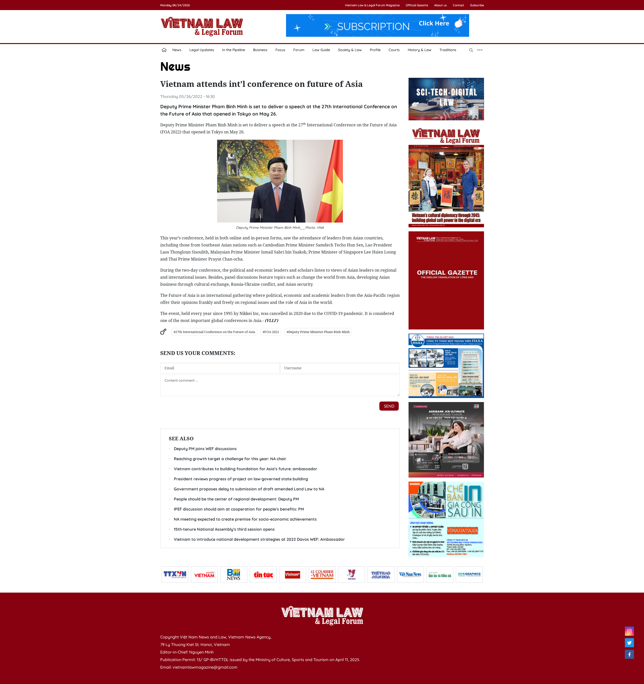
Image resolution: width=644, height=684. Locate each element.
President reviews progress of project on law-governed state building (241, 478)
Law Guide (321, 50)
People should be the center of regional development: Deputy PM (236, 498)
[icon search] (471, 50)
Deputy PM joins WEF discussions (205, 448)
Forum (298, 50)
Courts (394, 50)
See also (181, 438)
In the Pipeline (233, 50)
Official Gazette (417, 5)
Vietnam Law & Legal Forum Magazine (372, 5)
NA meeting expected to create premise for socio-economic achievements (245, 519)
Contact (458, 5)
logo (201, 26)
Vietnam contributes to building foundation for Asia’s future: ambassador (245, 468)
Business (260, 50)
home (164, 50)
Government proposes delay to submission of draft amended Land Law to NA (249, 488)
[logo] (322, 615)
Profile (375, 50)
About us (440, 5)
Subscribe (477, 5)
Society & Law (350, 50)
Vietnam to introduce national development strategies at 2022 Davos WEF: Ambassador (259, 539)
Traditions (447, 50)
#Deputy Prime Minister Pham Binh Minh (318, 332)
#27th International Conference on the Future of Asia (214, 332)
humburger (480, 50)
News (176, 50)
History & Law (419, 50)
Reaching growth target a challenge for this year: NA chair (230, 458)
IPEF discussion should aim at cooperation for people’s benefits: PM (239, 509)
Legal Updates (201, 50)
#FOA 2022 (271, 332)
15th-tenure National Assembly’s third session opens (224, 529)
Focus (280, 50)
